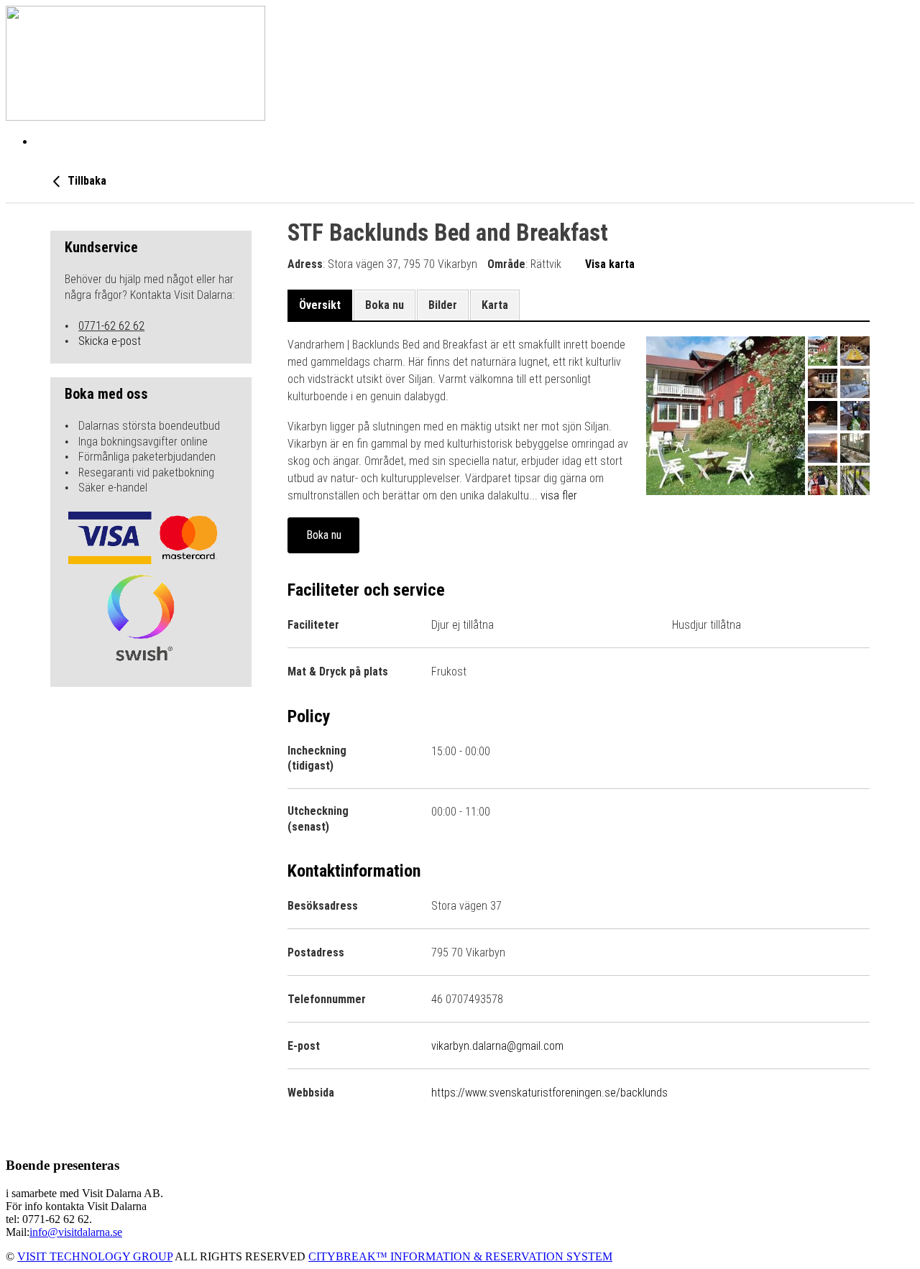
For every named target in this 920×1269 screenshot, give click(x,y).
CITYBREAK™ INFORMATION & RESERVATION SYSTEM (460, 1256)
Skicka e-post (109, 341)
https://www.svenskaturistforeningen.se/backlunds (549, 1092)
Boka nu (323, 535)
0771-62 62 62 (111, 326)
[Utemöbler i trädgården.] (725, 415)
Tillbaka (85, 181)
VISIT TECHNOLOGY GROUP (94, 1256)
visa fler (558, 495)
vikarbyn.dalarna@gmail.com (497, 1046)
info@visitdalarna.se (75, 1232)
